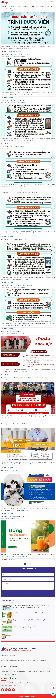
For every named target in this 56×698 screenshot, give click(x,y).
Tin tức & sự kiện (11, 51)
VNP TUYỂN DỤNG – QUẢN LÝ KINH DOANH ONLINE (16, 285)
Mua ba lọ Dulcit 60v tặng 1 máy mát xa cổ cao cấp (28, 634)
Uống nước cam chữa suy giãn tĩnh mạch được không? (29, 620)
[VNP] (4, 2)
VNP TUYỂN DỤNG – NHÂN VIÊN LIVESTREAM (14, 54)
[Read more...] (27, 48)
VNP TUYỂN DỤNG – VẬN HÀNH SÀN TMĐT (14, 146)
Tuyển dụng (18, 51)
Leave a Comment (20, 10)
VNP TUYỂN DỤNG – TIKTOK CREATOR (12, 100)
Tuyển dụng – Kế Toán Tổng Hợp (11, 331)
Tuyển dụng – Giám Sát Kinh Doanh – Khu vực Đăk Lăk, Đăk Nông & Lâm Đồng (24, 377)
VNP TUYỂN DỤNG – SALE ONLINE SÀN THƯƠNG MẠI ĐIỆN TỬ (19, 193)
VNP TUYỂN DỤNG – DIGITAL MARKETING (13, 239)
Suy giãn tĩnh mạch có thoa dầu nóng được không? (16, 516)
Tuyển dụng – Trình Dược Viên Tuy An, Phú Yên (15, 424)
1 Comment (16, 518)
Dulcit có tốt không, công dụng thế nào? (24, 627)
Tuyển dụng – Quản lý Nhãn (9, 470)
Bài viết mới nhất (9, 601)
